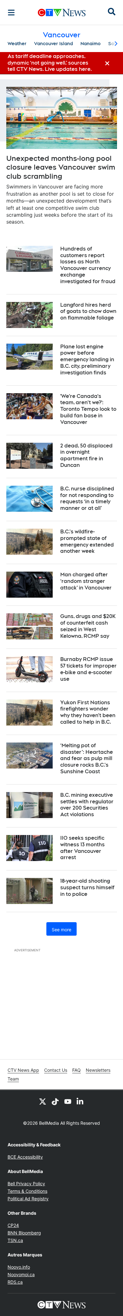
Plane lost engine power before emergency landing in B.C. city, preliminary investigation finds (87, 360)
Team (13, 1078)
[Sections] (11, 12)
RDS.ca (15, 1282)
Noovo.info (19, 1267)
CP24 (13, 1225)
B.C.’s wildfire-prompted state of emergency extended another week (87, 541)
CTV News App (23, 1070)
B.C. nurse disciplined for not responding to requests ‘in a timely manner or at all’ (87, 498)
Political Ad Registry (28, 1198)
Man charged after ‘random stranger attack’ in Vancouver (86, 581)
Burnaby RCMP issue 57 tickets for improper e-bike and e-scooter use (88, 669)
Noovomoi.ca (21, 1274)
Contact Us (55, 1070)
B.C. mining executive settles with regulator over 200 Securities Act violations (87, 804)
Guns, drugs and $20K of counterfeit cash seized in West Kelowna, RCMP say (88, 626)
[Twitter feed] (42, 1101)
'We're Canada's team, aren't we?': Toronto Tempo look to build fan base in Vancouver (88, 409)
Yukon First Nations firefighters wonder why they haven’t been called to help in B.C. (87, 712)
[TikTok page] (55, 1101)
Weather (17, 43)
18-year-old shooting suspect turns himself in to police (87, 887)
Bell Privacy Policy (26, 1183)
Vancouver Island (53, 43)
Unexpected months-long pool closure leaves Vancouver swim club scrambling (60, 167)
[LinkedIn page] (80, 1101)
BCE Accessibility (25, 1157)
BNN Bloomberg (24, 1232)
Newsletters (98, 1070)
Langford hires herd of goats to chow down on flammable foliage (88, 311)
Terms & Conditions (27, 1191)
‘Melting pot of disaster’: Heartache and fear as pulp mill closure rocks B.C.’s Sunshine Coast (86, 758)
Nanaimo (90, 43)
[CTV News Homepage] (61, 12)
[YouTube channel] (68, 1101)
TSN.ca (15, 1240)
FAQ (76, 1070)
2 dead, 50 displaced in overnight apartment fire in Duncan (86, 455)
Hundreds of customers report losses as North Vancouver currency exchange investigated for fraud (87, 265)
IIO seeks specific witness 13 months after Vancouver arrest (82, 847)
